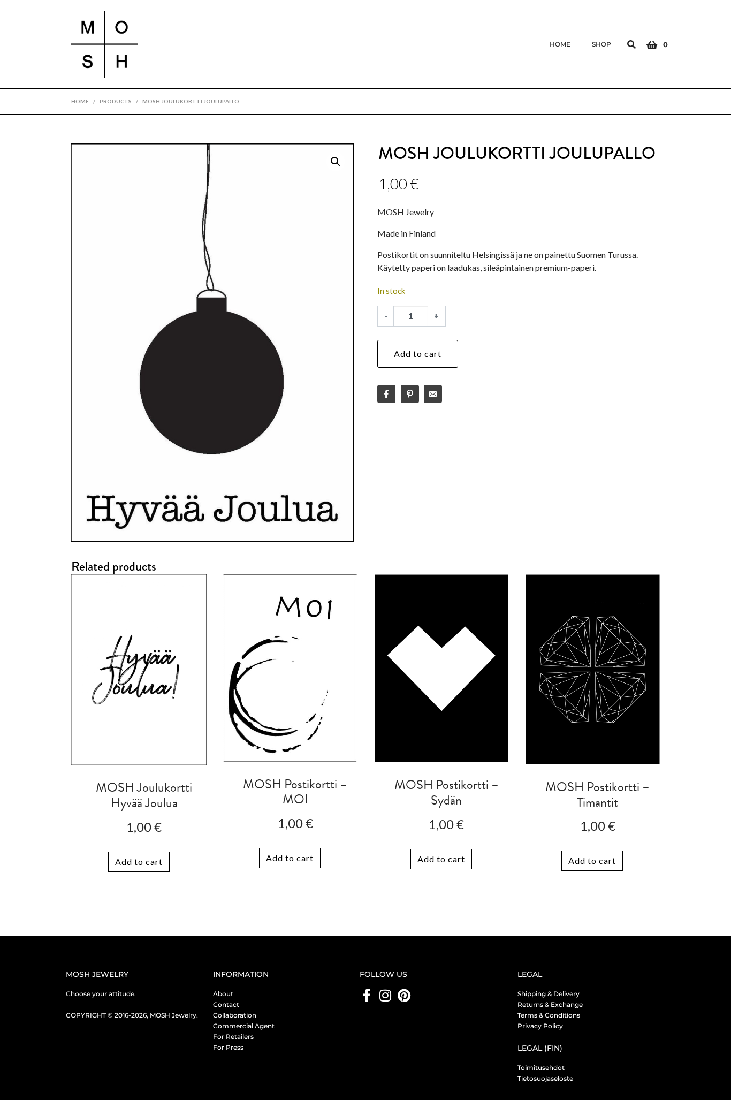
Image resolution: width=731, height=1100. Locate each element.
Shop (601, 44)
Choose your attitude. (101, 994)
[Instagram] (385, 995)
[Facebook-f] (366, 995)
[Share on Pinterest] (410, 394)
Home (560, 44)
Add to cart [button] (139, 861)
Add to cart (417, 353)
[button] (335, 161)
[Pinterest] (403, 995)
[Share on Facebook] (386, 394)
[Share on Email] (433, 394)
